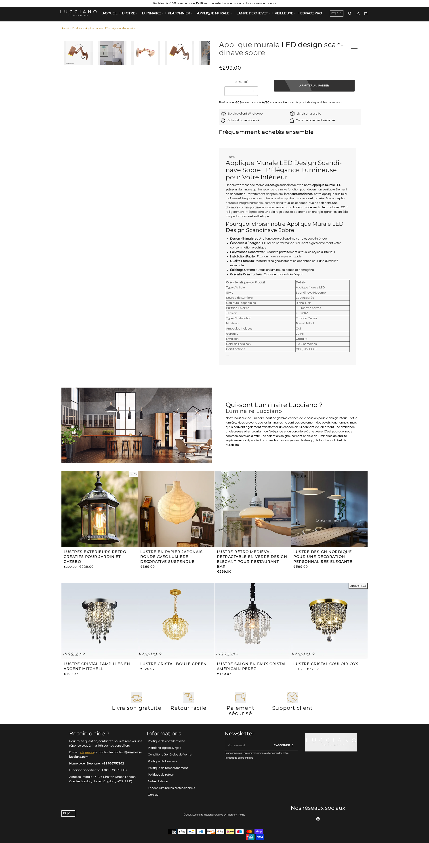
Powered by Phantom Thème (229, 815)
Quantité (241, 82)
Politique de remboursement (168, 768)
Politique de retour (161, 774)
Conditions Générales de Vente (169, 754)
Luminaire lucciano (202, 815)
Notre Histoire (158, 781)
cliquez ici (87, 752)
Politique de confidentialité (166, 741)
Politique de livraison (162, 761)
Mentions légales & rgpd (164, 747)
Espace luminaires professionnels (171, 788)
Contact (154, 794)
